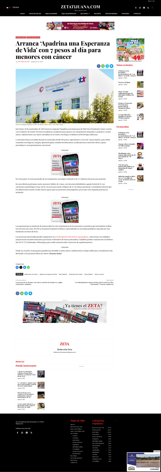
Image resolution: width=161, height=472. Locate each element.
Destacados (20, 37)
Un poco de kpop (124, 82)
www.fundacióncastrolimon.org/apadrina (71, 237)
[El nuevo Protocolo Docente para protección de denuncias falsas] (140, 105)
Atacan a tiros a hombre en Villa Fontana (126, 145)
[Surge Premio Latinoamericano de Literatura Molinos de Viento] (140, 94)
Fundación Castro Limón (75, 274)
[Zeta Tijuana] (80, 7)
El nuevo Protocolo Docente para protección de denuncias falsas (125, 105)
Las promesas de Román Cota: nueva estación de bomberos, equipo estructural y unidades (39, 283)
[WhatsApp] (103, 66)
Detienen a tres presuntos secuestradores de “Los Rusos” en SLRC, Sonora (127, 73)
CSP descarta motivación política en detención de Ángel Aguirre (126, 167)
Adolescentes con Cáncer (31, 274)
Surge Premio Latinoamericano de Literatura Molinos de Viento (126, 94)
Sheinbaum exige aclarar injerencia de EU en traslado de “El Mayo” (127, 155)
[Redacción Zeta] (17, 62)
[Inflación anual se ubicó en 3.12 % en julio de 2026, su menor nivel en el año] (140, 178)
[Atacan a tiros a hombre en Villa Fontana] (140, 146)
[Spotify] (144, 7)
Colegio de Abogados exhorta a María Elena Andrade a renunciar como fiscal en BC (27, 374)
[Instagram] (140, 7)
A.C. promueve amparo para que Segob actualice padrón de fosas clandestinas (27, 384)
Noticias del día (33, 37)
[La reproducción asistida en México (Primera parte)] (140, 117)
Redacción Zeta (25, 61)
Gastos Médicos (88, 274)
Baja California (63, 274)
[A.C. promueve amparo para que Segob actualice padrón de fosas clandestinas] (41, 385)
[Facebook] (135, 7)
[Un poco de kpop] (140, 84)
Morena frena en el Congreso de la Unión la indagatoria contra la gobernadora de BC (26, 395)
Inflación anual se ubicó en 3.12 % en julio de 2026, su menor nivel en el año (126, 178)
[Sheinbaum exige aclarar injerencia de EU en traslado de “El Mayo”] (140, 155)
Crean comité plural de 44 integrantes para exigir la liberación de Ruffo (26, 405)
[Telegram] (111, 66)
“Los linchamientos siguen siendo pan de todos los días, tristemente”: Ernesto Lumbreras (94, 283)
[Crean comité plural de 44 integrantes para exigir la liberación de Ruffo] (41, 406)
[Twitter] (148, 7)
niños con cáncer (99, 274)
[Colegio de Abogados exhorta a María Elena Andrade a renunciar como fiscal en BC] (41, 374)
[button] (152, 7)
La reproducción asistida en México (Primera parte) (125, 116)
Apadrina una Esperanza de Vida (48, 274)
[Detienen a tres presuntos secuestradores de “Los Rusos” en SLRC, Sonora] (140, 73)
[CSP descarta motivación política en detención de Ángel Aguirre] (140, 167)
